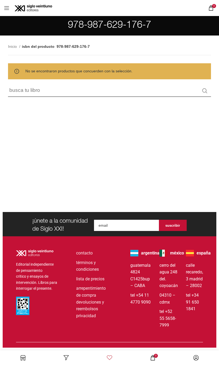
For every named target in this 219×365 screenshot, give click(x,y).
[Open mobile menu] (6, 8)
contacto (84, 253)
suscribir (172, 225)
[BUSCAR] (205, 91)
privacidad (86, 315)
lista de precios (90, 278)
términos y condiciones (87, 266)
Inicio (13, 46)
